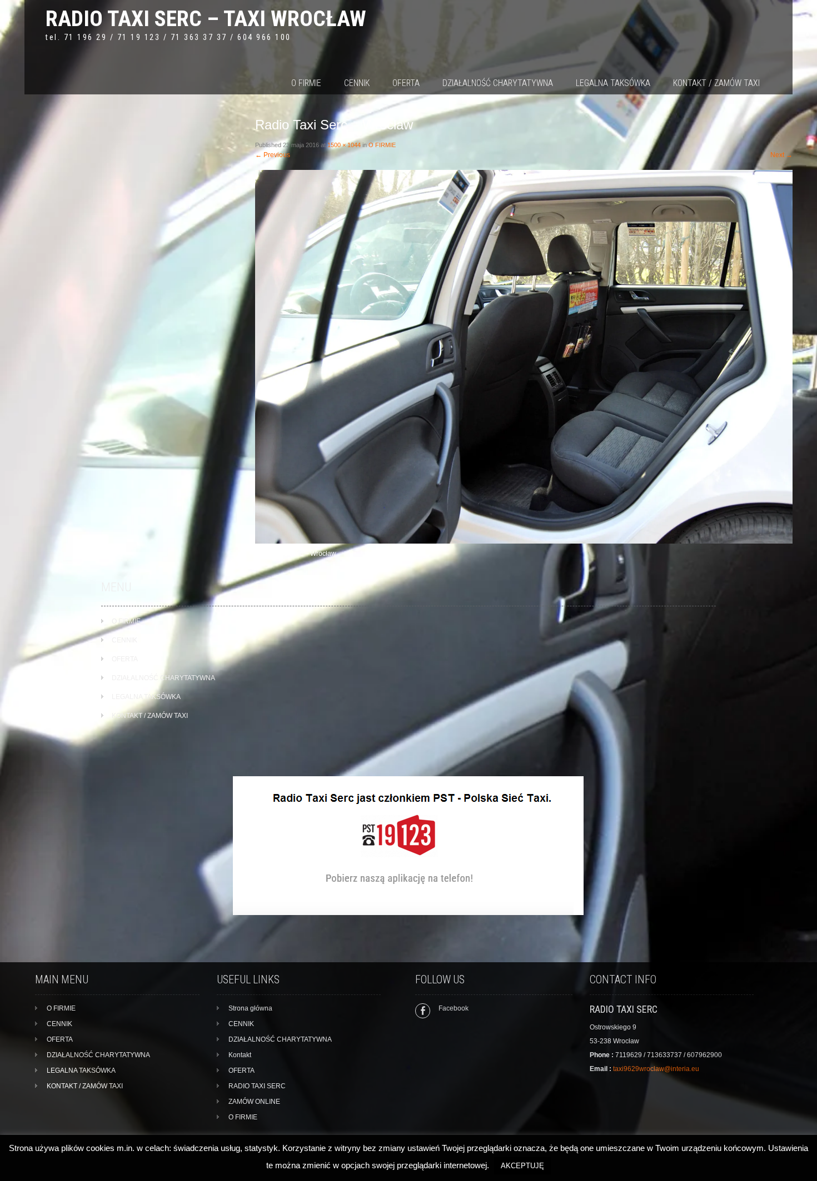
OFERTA (406, 83)
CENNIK (357, 83)
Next (781, 155)
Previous (272, 155)
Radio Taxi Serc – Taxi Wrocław (206, 19)
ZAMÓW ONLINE (254, 1101)
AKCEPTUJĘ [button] (522, 1166)
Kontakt (239, 1055)
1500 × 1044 (344, 145)
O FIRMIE (306, 83)
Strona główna (250, 1008)
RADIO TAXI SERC (257, 1086)
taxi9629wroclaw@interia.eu (656, 1069)
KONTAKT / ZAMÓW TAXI (716, 83)
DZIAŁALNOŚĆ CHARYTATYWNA (497, 83)
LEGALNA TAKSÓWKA (613, 83)
